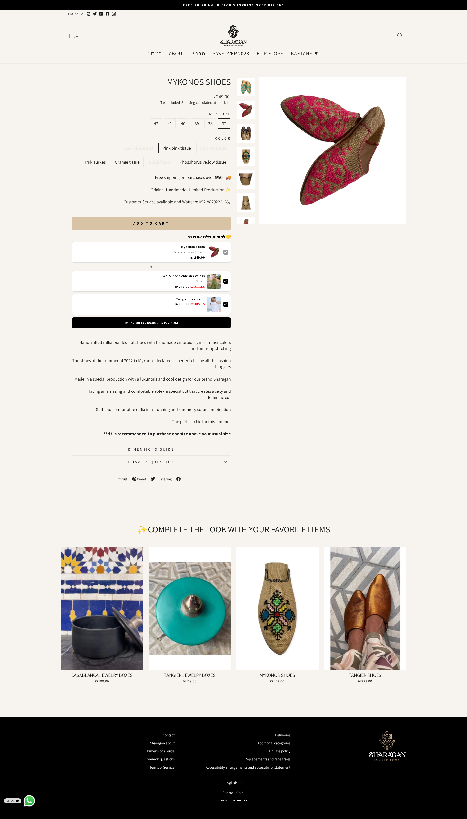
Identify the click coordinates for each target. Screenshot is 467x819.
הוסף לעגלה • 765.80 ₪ (151, 322)
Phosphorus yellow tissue (203, 162)
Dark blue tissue (138, 148)
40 (183, 123)
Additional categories (274, 742)
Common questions (160, 758)
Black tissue (160, 162)
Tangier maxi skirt (190, 299)
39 (197, 123)
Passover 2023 (230, 53)
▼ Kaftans (305, 53)
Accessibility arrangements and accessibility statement (248, 767)
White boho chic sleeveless (184, 276)
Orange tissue (127, 162)
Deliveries (282, 734)
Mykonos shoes (193, 247)
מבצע (199, 53)
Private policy (279, 750)
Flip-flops (270, 53)
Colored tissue (213, 148)
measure (220, 113)
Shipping (188, 102)
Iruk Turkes (95, 162)
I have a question (151, 461)
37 (224, 123)
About (177, 53)
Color (223, 138)
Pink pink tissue (176, 148)
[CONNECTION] (76, 35)
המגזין (155, 53)
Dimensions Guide (151, 449)
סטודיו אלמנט (227, 800)
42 (156, 123)
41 (170, 123)
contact (169, 734)
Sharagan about (162, 742)
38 (210, 123)
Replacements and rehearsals (267, 758)
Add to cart (151, 223)
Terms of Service (162, 767)
